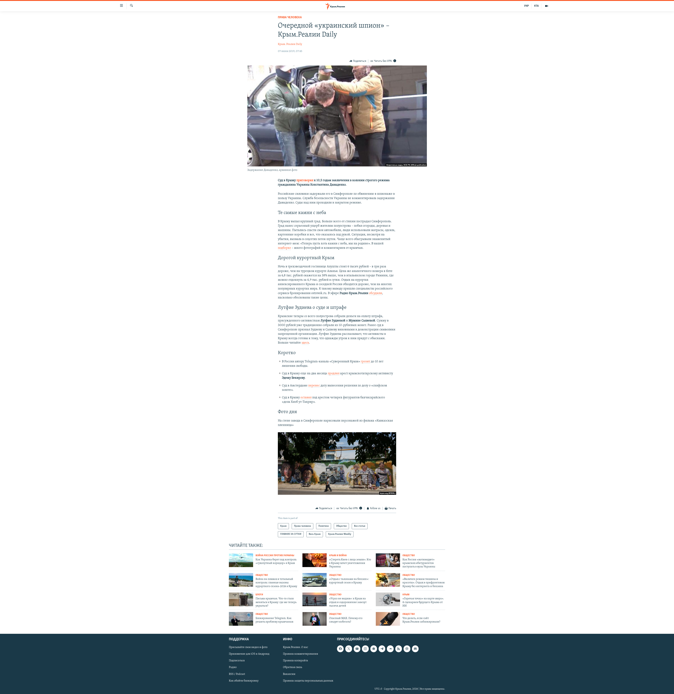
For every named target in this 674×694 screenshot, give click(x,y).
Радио (233, 667)
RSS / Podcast (237, 674)
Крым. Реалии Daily (290, 44)
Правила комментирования (300, 654)
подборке (284, 248)
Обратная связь (292, 667)
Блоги (259, 594)
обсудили (375, 293)
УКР (526, 6)
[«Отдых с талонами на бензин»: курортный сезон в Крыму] (314, 580)
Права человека (290, 17)
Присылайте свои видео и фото (248, 647)
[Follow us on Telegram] (382, 648)
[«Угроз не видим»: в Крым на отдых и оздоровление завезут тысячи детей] (314, 599)
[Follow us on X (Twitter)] (348, 648)
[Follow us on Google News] (373, 648)
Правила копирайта (295, 660)
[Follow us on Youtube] (357, 648)
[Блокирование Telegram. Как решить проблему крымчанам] (241, 619)
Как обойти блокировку (244, 680)
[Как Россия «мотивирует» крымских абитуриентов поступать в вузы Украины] (388, 560)
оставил (306, 397)
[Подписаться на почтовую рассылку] (415, 648)
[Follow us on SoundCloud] (390, 648)
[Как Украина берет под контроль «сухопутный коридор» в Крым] (241, 560)
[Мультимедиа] (546, 6)
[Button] (357, 61)
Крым (405, 594)
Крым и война (338, 555)
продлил (333, 373)
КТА (536, 6)
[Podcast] (407, 648)
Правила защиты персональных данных (308, 680)
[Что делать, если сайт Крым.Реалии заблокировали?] (388, 619)
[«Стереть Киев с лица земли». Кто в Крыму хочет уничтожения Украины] (314, 560)
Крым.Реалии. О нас (295, 647)
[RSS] (398, 648)
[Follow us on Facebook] (340, 648)
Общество (408, 555)
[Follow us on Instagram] (365, 648)
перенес (314, 385)
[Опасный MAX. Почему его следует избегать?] (314, 619)
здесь (305, 342)
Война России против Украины (275, 555)
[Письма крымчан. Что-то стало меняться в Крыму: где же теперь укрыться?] (241, 599)
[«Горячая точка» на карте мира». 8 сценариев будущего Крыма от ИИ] (388, 599)
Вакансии (289, 674)
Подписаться (237, 660)
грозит (365, 361)
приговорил (304, 180)
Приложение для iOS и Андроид (249, 654)
